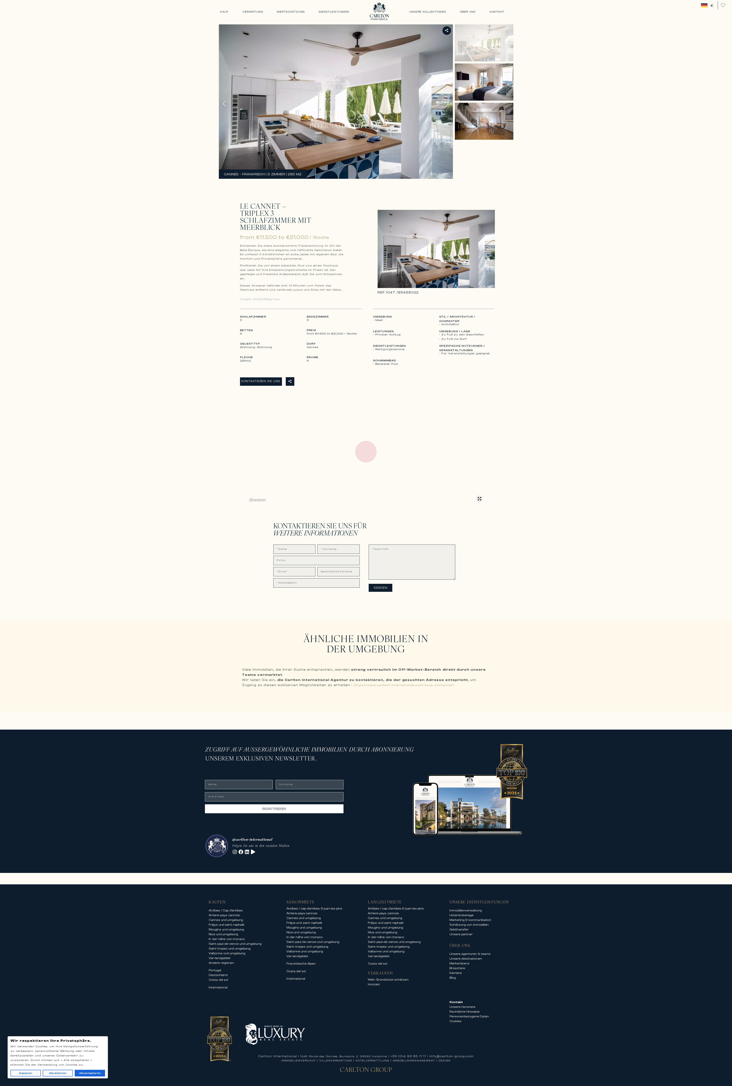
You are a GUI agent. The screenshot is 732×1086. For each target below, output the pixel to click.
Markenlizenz (459, 963)
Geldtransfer (459, 929)
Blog (452, 977)
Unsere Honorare (462, 1007)
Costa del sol (218, 980)
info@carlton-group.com (451, 1056)
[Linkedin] (247, 851)
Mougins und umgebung (226, 929)
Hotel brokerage (461, 915)
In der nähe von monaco (227, 939)
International (218, 987)
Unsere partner (461, 934)
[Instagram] (234, 851)
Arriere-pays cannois (224, 915)
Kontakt (374, 984)
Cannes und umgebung (226, 920)
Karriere (455, 973)
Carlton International (277, 1056)
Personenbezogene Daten (469, 1016)
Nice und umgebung (223, 934)
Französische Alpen (301, 963)
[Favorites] (723, 5)
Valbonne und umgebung (227, 953)
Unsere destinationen (465, 958)
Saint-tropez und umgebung (229, 948)
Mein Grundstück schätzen (388, 979)
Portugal (215, 970)
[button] (447, 103)
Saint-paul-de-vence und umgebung (235, 944)
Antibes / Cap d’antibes (226, 910)
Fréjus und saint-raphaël (226, 924)
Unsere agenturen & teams (470, 954)
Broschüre (457, 968)
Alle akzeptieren (90, 1073)
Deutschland (218, 975)
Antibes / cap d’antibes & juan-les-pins (314, 908)
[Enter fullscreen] (479, 498)
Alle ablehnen (58, 1073)
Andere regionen (221, 963)
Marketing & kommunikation (470, 920)
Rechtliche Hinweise (464, 1011)
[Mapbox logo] (257, 500)
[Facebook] (240, 851)
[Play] (253, 851)
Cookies (455, 1021)
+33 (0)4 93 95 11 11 (408, 1056)
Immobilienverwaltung (465, 910)
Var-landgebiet (219, 958)
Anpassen (25, 1073)
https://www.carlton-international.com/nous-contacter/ (404, 685)
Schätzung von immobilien (469, 924)
